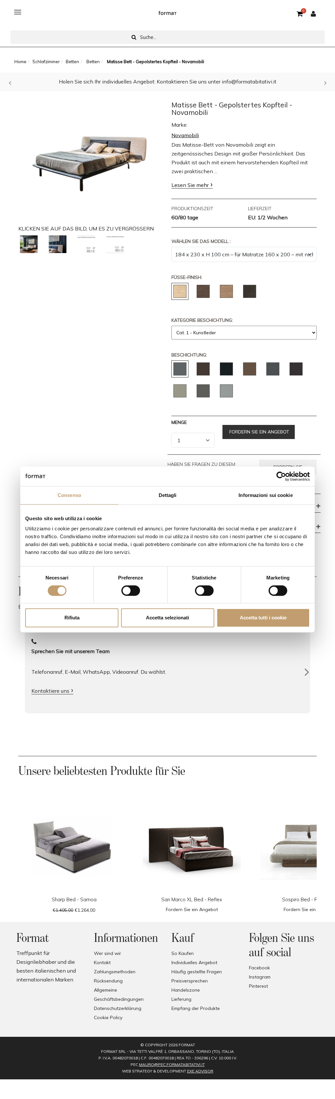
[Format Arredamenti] (167, 12)
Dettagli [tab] (168, 495)
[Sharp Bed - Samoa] (74, 846)
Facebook (259, 968)
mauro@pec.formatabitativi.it (172, 1064)
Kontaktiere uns (50, 690)
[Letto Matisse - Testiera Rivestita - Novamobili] (29, 244)
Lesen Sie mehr (190, 185)
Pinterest (258, 986)
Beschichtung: (189, 355)
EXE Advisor (200, 1071)
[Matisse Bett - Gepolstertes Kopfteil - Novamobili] (91, 157)
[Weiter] (306, 672)
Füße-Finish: (186, 277)
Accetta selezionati (167, 617)
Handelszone (185, 990)
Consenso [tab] (69, 495)
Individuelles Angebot (194, 962)
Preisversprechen (189, 981)
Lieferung (181, 999)
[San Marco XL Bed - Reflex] (192, 846)
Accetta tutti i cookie (263, 617)
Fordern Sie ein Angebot (258, 432)
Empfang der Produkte (195, 1008)
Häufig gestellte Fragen (196, 972)
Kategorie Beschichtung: (202, 320)
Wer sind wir (107, 953)
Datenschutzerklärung (117, 1008)
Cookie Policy (108, 1017)
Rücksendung (108, 981)
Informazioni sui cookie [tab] (265, 495)
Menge (179, 422)
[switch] (130, 590)
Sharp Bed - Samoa (74, 899)
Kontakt (102, 962)
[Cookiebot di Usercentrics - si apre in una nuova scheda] (281, 476)
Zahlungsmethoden (114, 972)
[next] (306, 858)
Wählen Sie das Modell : (201, 241)
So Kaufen (182, 953)
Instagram (260, 977)
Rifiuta (71, 617)
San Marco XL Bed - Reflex (191, 899)
